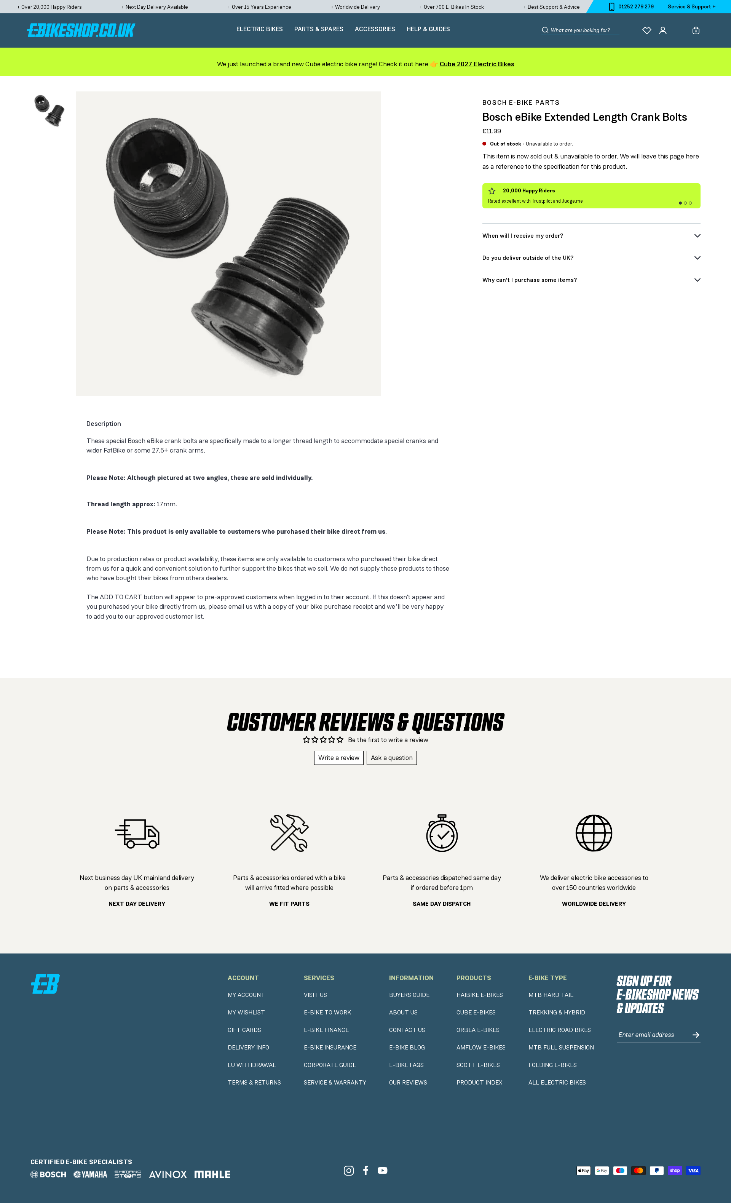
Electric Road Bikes (559, 1030)
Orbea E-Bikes (478, 1030)
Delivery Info (248, 1047)
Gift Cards (244, 1030)
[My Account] (663, 30)
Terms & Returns (254, 1082)
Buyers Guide (409, 995)
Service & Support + (692, 6)
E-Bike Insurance (330, 1047)
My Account (246, 995)
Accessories (375, 29)
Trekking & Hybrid (556, 1012)
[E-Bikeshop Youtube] (382, 1170)
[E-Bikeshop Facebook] (365, 1170)
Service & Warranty (335, 1082)
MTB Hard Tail (550, 995)
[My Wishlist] (646, 30)
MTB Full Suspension (561, 1047)
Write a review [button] (338, 757)
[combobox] (585, 30)
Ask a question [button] (392, 757)
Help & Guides (428, 29)
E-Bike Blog (407, 1047)
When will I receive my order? (522, 236)
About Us (403, 1012)
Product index (479, 1082)
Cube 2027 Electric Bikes (477, 64)
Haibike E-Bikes (479, 995)
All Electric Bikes (557, 1082)
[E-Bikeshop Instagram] (348, 1170)
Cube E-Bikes (476, 1012)
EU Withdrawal (252, 1065)
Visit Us (315, 995)
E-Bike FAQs (406, 1065)
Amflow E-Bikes (481, 1047)
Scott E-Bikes (478, 1065)
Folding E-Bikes (552, 1065)
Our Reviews (408, 1082)
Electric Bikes (259, 29)
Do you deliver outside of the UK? (527, 258)
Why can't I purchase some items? (529, 280)
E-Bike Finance (326, 1030)
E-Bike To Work (327, 1012)
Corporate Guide (330, 1065)
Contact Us (407, 1030)
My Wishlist (246, 1012)
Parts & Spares (318, 29)
